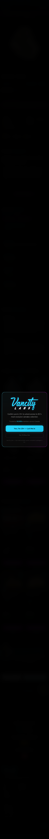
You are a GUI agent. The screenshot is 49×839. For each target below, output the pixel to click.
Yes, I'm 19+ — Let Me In (24, 428)
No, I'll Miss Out (24, 435)
